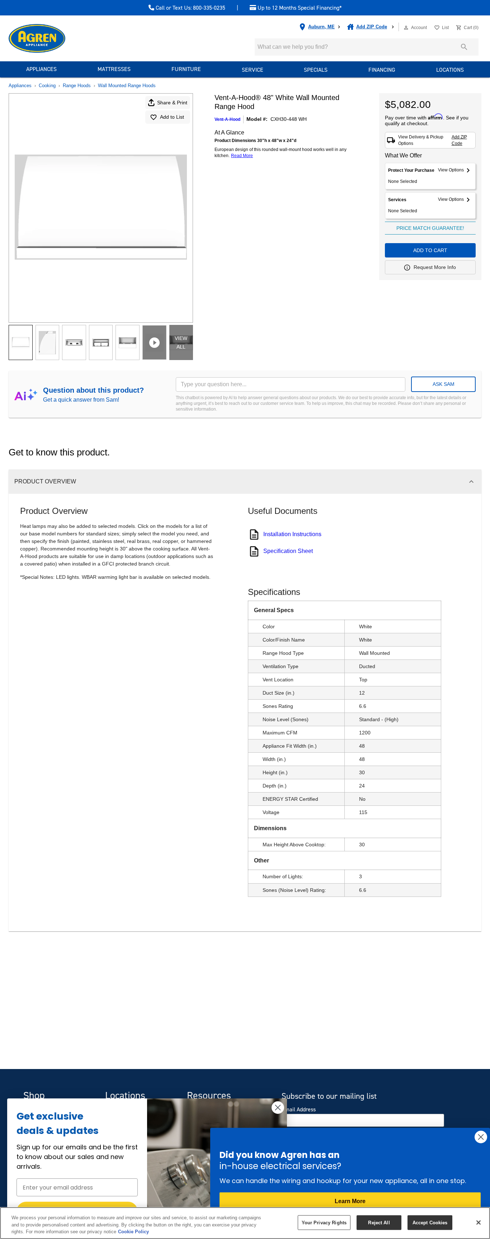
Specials (316, 70)
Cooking (47, 85)
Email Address (299, 1109)
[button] (406, 27)
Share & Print (172, 102)
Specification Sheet (288, 551)
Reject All (379, 1222)
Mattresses (114, 69)
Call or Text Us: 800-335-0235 (189, 7)
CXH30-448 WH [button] (288, 119)
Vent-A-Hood (227, 119)
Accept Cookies (430, 1222)
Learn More (350, 1201)
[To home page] (50, 38)
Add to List (172, 117)
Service (252, 70)
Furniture (186, 69)
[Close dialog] (278, 1107)
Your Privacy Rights (324, 1222)
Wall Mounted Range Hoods (127, 85)
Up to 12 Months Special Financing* (299, 7)
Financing (381, 70)
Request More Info (435, 267)
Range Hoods (77, 85)
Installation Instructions (292, 534)
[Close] (478, 1222)
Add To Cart (430, 250)
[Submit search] (464, 47)
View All (181, 342)
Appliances (41, 69)
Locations (450, 70)
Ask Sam (443, 384)
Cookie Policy (133, 1231)
